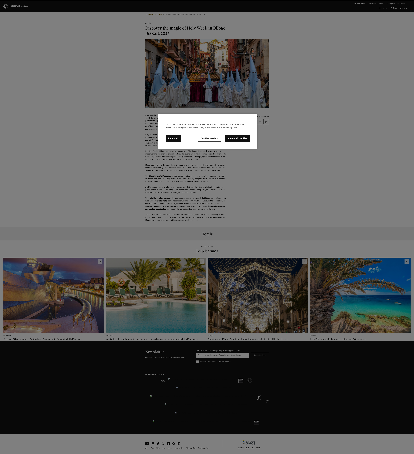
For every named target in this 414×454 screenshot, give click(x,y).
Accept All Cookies (237, 138)
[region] (207, 131)
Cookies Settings (209, 138)
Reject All (173, 138)
